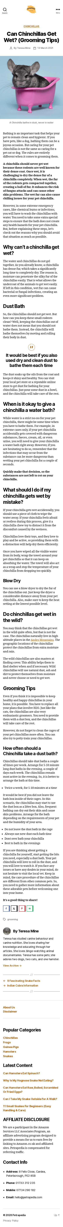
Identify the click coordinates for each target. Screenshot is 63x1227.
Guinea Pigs (11, 1047)
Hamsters (9, 1051)
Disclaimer (10, 1011)
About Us (9, 1007)
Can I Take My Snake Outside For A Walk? (30, 1099)
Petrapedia (19, 1215)
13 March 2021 (45, 47)
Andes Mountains (42, 640)
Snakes (8, 1056)
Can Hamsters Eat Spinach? (21, 1073)
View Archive (12, 965)
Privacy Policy (11, 1220)
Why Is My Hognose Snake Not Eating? (28, 1080)
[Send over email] (30, 908)
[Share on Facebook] (6, 908)
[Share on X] (14, 908)
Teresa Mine (23, 47)
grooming (12, 919)
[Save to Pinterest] (22, 908)
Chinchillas (31, 26)
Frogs (7, 1042)
